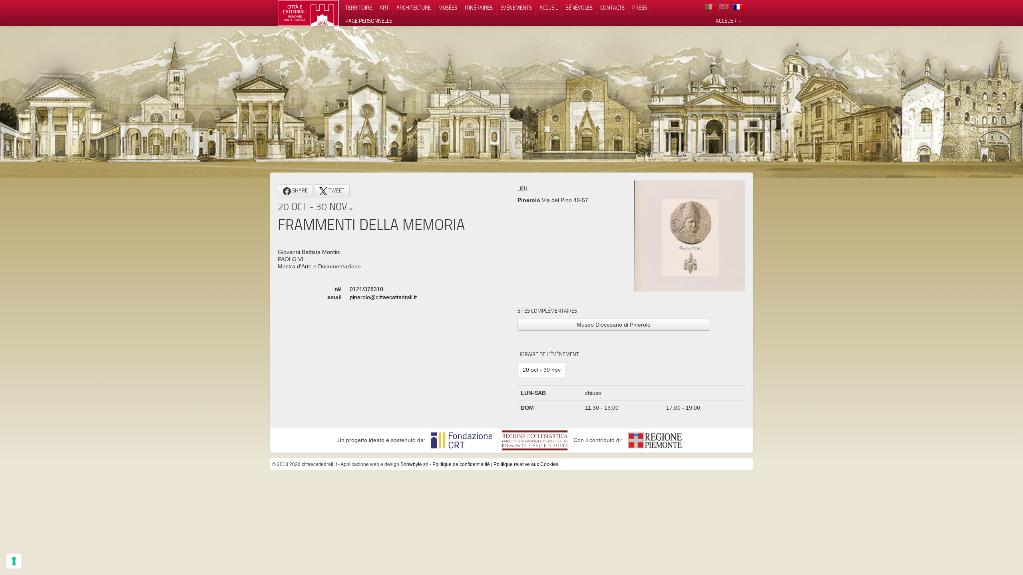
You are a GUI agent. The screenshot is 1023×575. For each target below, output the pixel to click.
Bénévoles (579, 7)
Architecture (413, 7)
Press (639, 7)
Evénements (516, 7)
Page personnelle (368, 20)
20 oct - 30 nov (542, 370)
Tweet (335, 190)
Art (384, 7)
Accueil (548, 7)
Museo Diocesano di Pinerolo (614, 324)
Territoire (358, 7)
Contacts (612, 7)
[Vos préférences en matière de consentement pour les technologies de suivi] (14, 561)
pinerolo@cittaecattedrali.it (383, 297)
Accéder (727, 20)
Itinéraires (479, 7)
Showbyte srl (414, 464)
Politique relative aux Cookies (526, 464)
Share (299, 190)
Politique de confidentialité (461, 464)
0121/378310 (366, 289)
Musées (447, 7)
